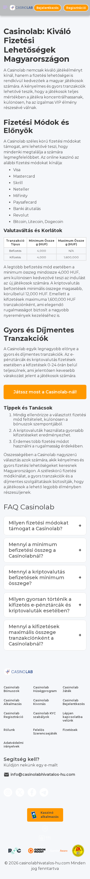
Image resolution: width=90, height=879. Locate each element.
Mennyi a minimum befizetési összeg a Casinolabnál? (33, 550)
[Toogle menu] (5, 7)
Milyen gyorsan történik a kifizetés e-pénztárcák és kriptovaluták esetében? (40, 605)
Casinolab (16, 141)
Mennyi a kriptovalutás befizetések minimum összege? (37, 577)
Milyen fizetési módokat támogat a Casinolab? (38, 525)
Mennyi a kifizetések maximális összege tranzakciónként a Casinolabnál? (34, 635)
